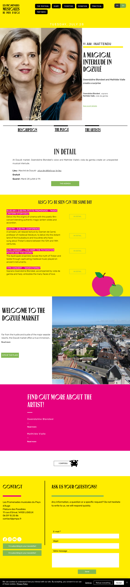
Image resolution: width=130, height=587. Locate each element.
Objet (55, 541)
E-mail (56, 532)
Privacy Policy (22, 584)
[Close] (126, 582)
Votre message (60, 551)
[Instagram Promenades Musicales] (10, 539)
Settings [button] (88, 582)
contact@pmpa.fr (12, 518)
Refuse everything (103, 582)
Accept (119, 582)
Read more (6, 342)
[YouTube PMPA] (14, 539)
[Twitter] (19, 539)
